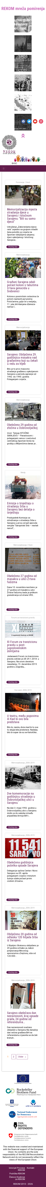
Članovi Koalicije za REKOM (17, 1178)
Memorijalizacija (23, 255)
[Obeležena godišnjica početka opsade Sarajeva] (23, 848)
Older (20, 1056)
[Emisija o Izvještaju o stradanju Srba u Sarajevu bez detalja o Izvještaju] (23, 487)
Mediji (23, 472)
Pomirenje (20, 182)
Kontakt (30, 1168)
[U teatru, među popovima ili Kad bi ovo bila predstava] (23, 702)
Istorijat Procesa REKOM (17, 1169)
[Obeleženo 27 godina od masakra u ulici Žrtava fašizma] (23, 560)
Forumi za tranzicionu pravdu (23, 618)
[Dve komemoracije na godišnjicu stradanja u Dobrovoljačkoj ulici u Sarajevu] (23, 778)
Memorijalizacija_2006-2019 (23, 763)
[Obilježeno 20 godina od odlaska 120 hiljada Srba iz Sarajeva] (23, 920)
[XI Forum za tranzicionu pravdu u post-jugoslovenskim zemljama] (23, 629)
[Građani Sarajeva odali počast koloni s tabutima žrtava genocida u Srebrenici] (23, 268)
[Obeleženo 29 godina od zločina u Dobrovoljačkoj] (23, 412)
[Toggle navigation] (3, 168)
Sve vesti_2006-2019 (23, 690)
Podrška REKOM (17, 1174)
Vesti (28, 182)
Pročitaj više (12, 247)
